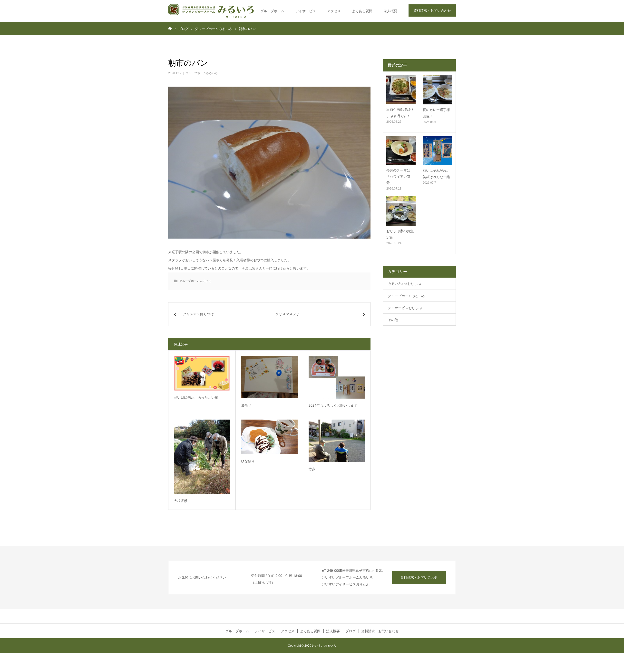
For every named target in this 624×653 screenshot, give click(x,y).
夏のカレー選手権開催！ (436, 113)
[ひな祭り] (269, 437)
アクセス (334, 11)
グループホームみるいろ (201, 73)
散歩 (312, 469)
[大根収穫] (202, 457)
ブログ (350, 631)
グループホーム (272, 11)
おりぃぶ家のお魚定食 (400, 234)
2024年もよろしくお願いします (333, 405)
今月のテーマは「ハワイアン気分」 (398, 176)
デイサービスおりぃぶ (405, 308)
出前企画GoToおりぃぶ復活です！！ (400, 113)
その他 (393, 320)
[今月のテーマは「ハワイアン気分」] (401, 150)
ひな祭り (248, 461)
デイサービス (305, 11)
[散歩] (337, 441)
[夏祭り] (269, 377)
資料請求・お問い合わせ (432, 10)
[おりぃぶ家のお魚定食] (401, 211)
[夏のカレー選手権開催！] (437, 89)
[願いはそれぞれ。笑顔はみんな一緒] (437, 150)
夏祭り (246, 405)
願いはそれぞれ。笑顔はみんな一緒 (436, 174)
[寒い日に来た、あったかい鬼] (202, 373)
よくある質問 (362, 11)
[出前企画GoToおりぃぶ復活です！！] (401, 89)
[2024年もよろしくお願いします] (337, 377)
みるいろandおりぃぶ (404, 284)
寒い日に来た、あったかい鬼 (196, 397)
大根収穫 (180, 501)
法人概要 (390, 11)
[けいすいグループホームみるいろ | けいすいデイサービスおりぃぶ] (211, 11)
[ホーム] (170, 28)
